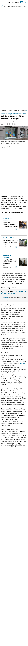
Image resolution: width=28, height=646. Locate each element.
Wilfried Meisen (7, 267)
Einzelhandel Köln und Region (13, 292)
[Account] (25, 2)
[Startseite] (12, 2)
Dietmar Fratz (9, 247)
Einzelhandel (23, 363)
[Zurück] (2, 6)
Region (10, 110)
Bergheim (23, 110)
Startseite (3, 110)
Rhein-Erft (16, 110)
